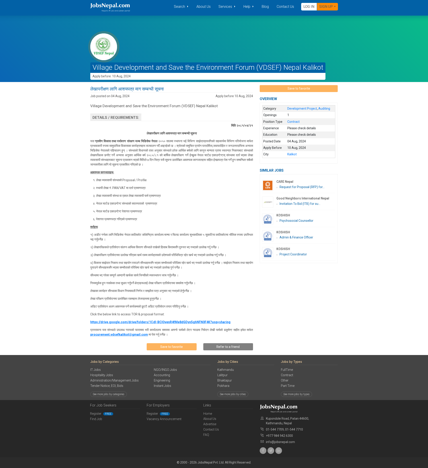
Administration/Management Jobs (114, 380)
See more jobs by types (296, 394)
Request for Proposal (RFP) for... (302, 187)
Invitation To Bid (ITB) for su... (300, 203)
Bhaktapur (224, 380)
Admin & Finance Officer (296, 237)
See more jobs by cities (233, 394)
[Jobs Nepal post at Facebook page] (263, 450)
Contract (287, 375)
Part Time (287, 386)
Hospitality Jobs (101, 375)
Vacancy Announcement (164, 419)
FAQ (206, 435)
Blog (265, 6)
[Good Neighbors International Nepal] (269, 202)
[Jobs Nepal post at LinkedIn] (278, 450)
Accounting (162, 375)
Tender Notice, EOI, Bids (106, 386)
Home (207, 413)
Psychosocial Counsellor (296, 220)
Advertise (209, 424)
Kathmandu (225, 370)
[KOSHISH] (269, 219)
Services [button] (225, 6)
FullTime (287, 370)
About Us (203, 6)
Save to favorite (171, 347)
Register (100, 413)
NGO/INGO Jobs (165, 370)
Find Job (96, 419)
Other (284, 380)
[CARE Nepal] (269, 185)
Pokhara (223, 386)
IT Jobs (95, 370)
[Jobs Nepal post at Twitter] (271, 450)
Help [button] (247, 6)
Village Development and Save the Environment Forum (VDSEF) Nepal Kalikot (208, 67)
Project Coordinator (293, 254)
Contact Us (285, 6)
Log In (308, 6)
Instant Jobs (162, 386)
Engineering (162, 380)
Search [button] (180, 6)
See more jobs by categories (108, 394)
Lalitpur (222, 375)
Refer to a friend (228, 347)
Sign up (326, 6)
